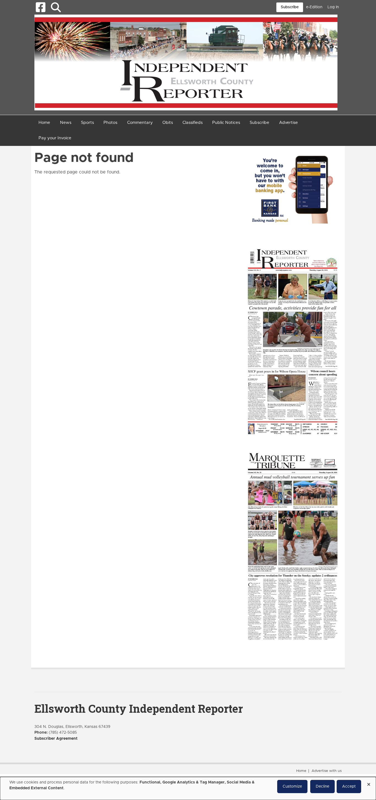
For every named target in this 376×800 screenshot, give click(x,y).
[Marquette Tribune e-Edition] (293, 545)
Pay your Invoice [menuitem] (55, 138)
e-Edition (314, 7)
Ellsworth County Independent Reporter (138, 708)
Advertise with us (327, 771)
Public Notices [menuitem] (226, 123)
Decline (322, 786)
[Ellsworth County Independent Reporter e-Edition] (293, 341)
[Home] (185, 62)
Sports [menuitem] (87, 123)
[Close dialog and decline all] (368, 782)
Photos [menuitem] (110, 123)
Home (301, 771)
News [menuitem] (65, 123)
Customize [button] (292, 786)
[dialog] (188, 788)
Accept (349, 786)
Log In (333, 7)
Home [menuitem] (44, 123)
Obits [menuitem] (167, 123)
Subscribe (290, 7)
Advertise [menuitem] (288, 123)
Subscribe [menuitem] (259, 123)
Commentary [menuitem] (140, 123)
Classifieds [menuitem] (192, 123)
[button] (56, 7)
